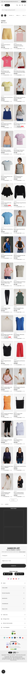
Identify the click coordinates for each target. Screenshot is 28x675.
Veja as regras (22, 551)
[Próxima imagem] (12, 34)
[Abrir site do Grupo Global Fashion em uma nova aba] (16, 652)
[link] (7, 5)
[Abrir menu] (2, 5)
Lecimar (6, 504)
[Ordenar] (5, 15)
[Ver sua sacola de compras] (25, 5)
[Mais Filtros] (2, 15)
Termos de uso (4, 654)
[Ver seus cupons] (20, 5)
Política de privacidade (11, 654)
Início (2, 504)
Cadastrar (13, 565)
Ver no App (23, 1)
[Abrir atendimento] (3, 671)
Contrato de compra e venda (21, 654)
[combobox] (13, 555)
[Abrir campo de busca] (17, 5)
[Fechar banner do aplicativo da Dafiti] (2, 2)
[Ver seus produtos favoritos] (22, 5)
